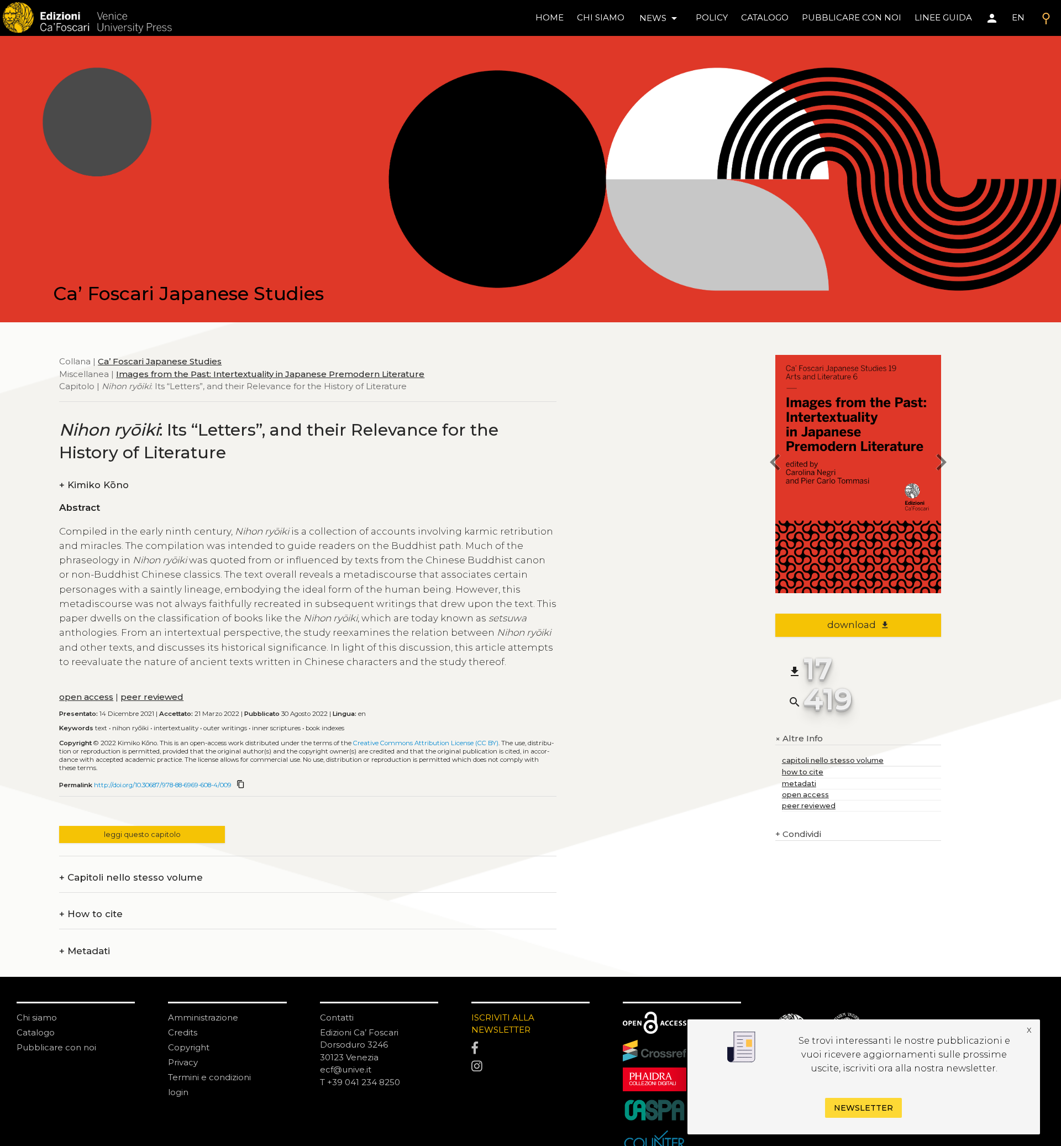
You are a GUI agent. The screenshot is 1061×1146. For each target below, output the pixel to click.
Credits (182, 1032)
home (549, 17)
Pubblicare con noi (56, 1047)
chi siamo (600, 17)
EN (1018, 17)
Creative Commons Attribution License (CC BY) (425, 743)
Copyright (188, 1047)
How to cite (91, 914)
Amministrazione (203, 1017)
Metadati (84, 951)
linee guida (943, 17)
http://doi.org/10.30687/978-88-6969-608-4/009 (163, 785)
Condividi (798, 834)
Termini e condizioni (209, 1077)
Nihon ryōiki (130, 728)
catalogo (765, 17)
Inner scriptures (276, 728)
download (858, 624)
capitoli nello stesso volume (833, 760)
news (660, 18)
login (178, 1092)
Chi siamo (37, 1017)
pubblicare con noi (851, 17)
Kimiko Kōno (94, 485)
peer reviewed (151, 697)
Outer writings (225, 728)
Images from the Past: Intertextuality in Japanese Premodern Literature (270, 374)
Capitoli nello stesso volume (131, 877)
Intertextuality (176, 728)
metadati (799, 783)
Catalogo (36, 1032)
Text (101, 728)
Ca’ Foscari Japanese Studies (160, 361)
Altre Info (799, 739)
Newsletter (863, 1108)
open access (86, 697)
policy (712, 17)
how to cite (802, 772)
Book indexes (325, 728)
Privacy (183, 1062)
